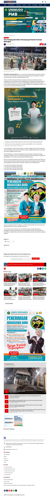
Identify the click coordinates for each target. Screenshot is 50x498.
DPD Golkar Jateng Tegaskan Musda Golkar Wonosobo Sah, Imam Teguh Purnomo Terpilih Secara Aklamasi (25, 405)
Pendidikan (6, 460)
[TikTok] (16, 491)
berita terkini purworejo (10, 470)
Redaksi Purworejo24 (8, 483)
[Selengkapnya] (25, 438)
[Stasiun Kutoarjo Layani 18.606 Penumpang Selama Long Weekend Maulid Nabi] (10, 277)
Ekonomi (5, 458)
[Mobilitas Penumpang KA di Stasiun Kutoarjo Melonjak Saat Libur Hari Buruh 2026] (39, 291)
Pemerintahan (7, 454)
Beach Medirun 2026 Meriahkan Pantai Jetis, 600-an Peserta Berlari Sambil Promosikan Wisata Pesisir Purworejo (25, 401)
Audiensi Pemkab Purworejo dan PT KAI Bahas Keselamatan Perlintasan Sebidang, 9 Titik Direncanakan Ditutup (10, 298)
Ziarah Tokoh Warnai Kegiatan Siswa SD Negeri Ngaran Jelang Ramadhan (19, 485)
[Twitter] (40, 269)
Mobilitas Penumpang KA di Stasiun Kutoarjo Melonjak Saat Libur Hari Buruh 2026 (39, 298)
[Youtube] (11, 491)
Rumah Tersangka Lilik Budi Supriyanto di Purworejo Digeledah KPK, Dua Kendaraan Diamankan (25, 396)
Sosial (5, 462)
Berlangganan (36, 258)
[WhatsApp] (45, 269)
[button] (43, 2)
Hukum (5, 456)
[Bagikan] (45, 44)
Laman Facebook (9, 429)
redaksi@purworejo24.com (11, 449)
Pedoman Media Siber (8, 479)
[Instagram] (9, 491)
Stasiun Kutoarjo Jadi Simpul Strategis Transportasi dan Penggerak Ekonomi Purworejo (25, 298)
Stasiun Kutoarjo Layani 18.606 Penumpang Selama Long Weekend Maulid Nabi (10, 284)
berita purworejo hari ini (10, 469)
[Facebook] (38, 269)
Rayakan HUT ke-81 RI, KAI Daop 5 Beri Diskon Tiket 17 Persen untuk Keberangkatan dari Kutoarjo (24, 284)
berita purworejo (8, 467)
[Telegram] (43, 269)
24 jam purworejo (8, 472)
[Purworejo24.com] (10, 1)
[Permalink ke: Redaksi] (5, 44)
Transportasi (6, 37)
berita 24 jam (8, 474)
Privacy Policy (7, 481)
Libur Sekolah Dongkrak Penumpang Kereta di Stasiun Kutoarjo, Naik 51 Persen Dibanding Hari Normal (39, 284)
